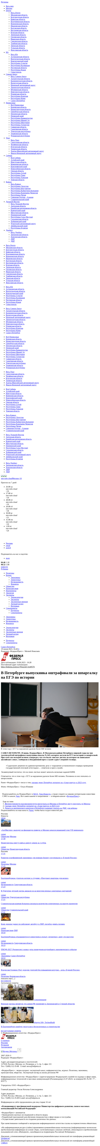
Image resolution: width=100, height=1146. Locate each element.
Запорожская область (19, 235)
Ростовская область (19, 68)
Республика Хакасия (19, 177)
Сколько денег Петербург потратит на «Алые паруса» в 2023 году (32, 806)
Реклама (9, 543)
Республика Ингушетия (20, 188)
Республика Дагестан (20, 186)
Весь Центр (15, 13)
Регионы (4, 2)
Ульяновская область (19, 134)
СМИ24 (4, 1143)
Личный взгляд (17, 604)
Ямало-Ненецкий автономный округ (26, 153)
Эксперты (10, 595)
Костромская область (19, 30)
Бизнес (9, 575)
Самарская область (18, 127)
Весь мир (10, 6)
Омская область (17, 171)
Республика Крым (18, 70)
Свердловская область (20, 142)
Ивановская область (19, 26)
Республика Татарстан (20, 125)
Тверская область (18, 46)
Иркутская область (18, 162)
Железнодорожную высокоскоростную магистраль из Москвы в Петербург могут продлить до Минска (47, 804)
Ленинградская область (20, 87)
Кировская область (18, 107)
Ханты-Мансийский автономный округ (27, 151)
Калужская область (19, 28)
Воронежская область (20, 24)
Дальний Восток (13, 202)
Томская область (17, 180)
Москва (9, 8)
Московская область (19, 15)
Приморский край (18, 215)
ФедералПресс (73, 796)
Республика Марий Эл (20, 120)
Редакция (5, 1045)
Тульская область (18, 48)
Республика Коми (18, 98)
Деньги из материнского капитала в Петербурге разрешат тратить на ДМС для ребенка (41, 808)
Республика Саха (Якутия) (22, 217)
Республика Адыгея (19, 63)
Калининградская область (21, 81)
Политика (10, 573)
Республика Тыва (18, 175)
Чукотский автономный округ (23, 224)
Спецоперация (40, 1000)
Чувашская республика (20, 136)
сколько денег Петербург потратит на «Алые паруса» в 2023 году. (59, 782)
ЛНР (13, 239)
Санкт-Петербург (18, 101)
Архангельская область (20, 79)
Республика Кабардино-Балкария (24, 191)
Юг (7, 52)
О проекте (5, 1040)
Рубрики (4, 569)
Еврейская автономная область (23, 208)
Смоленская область (19, 41)
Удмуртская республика (20, 131)
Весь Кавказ (16, 184)
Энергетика (15, 580)
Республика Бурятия (19, 228)
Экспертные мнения (19, 602)
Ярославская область (19, 50)
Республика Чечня (18, 195)
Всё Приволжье (17, 105)
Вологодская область (19, 83)
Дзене (31, 810)
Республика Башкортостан (22, 118)
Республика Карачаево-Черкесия (24, 193)
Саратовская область (19, 129)
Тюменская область (19, 149)
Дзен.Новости (45, 794)
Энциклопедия (17, 597)
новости (4, 567)
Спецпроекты (11, 608)
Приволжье (10, 103)
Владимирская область (20, 22)
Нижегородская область (21, 109)
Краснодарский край (19, 61)
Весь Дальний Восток (20, 204)
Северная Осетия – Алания (22, 197)
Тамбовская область (19, 43)
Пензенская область (19, 114)
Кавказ (9, 182)
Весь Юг (14, 54)
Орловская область (18, 37)
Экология (10, 593)
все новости (6, 981)
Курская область (17, 32)
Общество (10, 586)
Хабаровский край (18, 221)
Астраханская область (20, 57)
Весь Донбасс (16, 232)
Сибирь (9, 155)
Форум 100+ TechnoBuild (44, 1022)
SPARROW (5, 1138)
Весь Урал (15, 140)
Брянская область (18, 19)
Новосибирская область (20, 169)
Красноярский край (19, 166)
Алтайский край (17, 160)
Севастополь (16, 72)
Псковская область (18, 94)
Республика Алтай (18, 173)
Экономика (15, 577)
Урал (8, 138)
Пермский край (17, 116)
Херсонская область (19, 237)
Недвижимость (17, 582)
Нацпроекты (11, 591)
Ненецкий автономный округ (23, 85)
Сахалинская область (19, 219)
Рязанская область (18, 39)
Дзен (18, 796)
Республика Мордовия (20, 123)
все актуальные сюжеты (11, 1031)
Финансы (15, 584)
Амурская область (18, 206)
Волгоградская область (20, 59)
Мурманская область (19, 90)
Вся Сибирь (16, 158)
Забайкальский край (19, 226)
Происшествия (12, 588)
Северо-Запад (11, 74)
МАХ (35, 794)
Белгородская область (20, 17)
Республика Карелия (19, 96)
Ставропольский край (20, 199)
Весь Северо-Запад (18, 76)
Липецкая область (18, 35)
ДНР (13, 241)
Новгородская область (20, 92)
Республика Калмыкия (20, 65)
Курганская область (19, 147)
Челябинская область (19, 145)
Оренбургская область (20, 112)
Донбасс (9, 230)
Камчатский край (18, 210)
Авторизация (6, 1047)
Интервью (15, 606)
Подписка (15, 610)
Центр (8, 11)
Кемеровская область (19, 164)
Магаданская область (19, 213)
